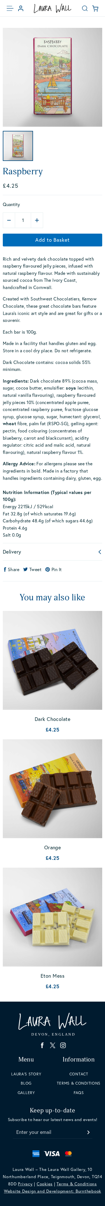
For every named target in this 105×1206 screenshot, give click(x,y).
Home (52, 8)
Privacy (25, 1184)
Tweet (35, 569)
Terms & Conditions (79, 1083)
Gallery (26, 1092)
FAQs (79, 1092)
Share (13, 569)
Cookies (45, 1184)
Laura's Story (26, 1074)
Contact (78, 1074)
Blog (26, 1083)
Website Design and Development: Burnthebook (52, 1191)
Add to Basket (52, 239)
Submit (88, 1130)
